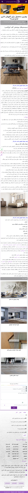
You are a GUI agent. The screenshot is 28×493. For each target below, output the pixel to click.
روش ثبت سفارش (15, 451)
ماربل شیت (25, 453)
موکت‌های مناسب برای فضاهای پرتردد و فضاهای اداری (16, 432)
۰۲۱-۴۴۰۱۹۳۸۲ (21, 483)
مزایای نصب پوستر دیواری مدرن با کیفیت (18, 425)
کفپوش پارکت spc (15, 444)
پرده (18, 246)
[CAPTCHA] (3, 405)
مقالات (23, 22)
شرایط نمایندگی (15, 449)
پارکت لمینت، (18, 244)
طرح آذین (23, 250)
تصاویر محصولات (21, 492)
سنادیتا (17, 487)
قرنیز (21, 246)
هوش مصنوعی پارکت (7, 492)
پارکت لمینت (25, 444)
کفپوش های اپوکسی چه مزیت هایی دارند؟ (18, 421)
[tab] (24, 412)
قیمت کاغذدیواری (15, 456)
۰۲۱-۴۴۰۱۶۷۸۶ (7, 483)
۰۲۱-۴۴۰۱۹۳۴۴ (14, 483)
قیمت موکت (8, 444)
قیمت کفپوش (17, 257)
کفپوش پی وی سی (22, 88)
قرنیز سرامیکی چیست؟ (21, 428)
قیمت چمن (8, 451)
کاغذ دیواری (5, 244)
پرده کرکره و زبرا (15, 446)
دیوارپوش (10, 244)
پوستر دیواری (25, 246)
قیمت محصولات (14, 492)
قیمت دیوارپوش (15, 458)
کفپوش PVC (25, 446)
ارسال (14, 407)
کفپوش (14, 244)
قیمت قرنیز (8, 446)
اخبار (9, 453)
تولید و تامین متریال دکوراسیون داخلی (18, 418)
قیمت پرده (8, 449)
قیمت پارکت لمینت (15, 453)
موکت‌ (26, 117)
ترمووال (25, 458)
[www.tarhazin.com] (14, 9)
